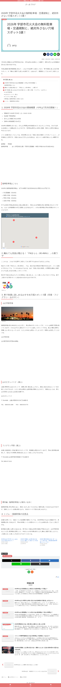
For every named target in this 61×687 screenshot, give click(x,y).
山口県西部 (5, 553)
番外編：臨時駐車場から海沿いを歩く (14, 98)
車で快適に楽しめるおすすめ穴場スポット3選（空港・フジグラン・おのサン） (26, 90)
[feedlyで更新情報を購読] (29, 572)
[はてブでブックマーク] (51, 54)
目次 (6, 79)
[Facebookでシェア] (48, 54)
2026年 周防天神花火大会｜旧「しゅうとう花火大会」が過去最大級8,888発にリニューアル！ (48, 540)
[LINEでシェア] (54, 54)
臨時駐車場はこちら (10, 85)
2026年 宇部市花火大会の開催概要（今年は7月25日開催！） (21, 83)
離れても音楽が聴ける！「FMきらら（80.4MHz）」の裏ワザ (21, 87)
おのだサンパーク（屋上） (11, 94)
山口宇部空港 (8, 92)
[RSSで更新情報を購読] (32, 572)
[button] (58, 54)
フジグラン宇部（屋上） (11, 96)
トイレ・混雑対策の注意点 (12, 101)
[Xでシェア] (44, 54)
